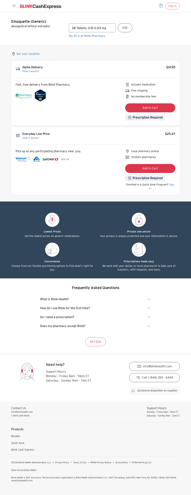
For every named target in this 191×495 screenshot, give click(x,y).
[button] (13, 6)
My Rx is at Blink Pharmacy (87, 36)
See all (65, 159)
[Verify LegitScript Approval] (40, 96)
